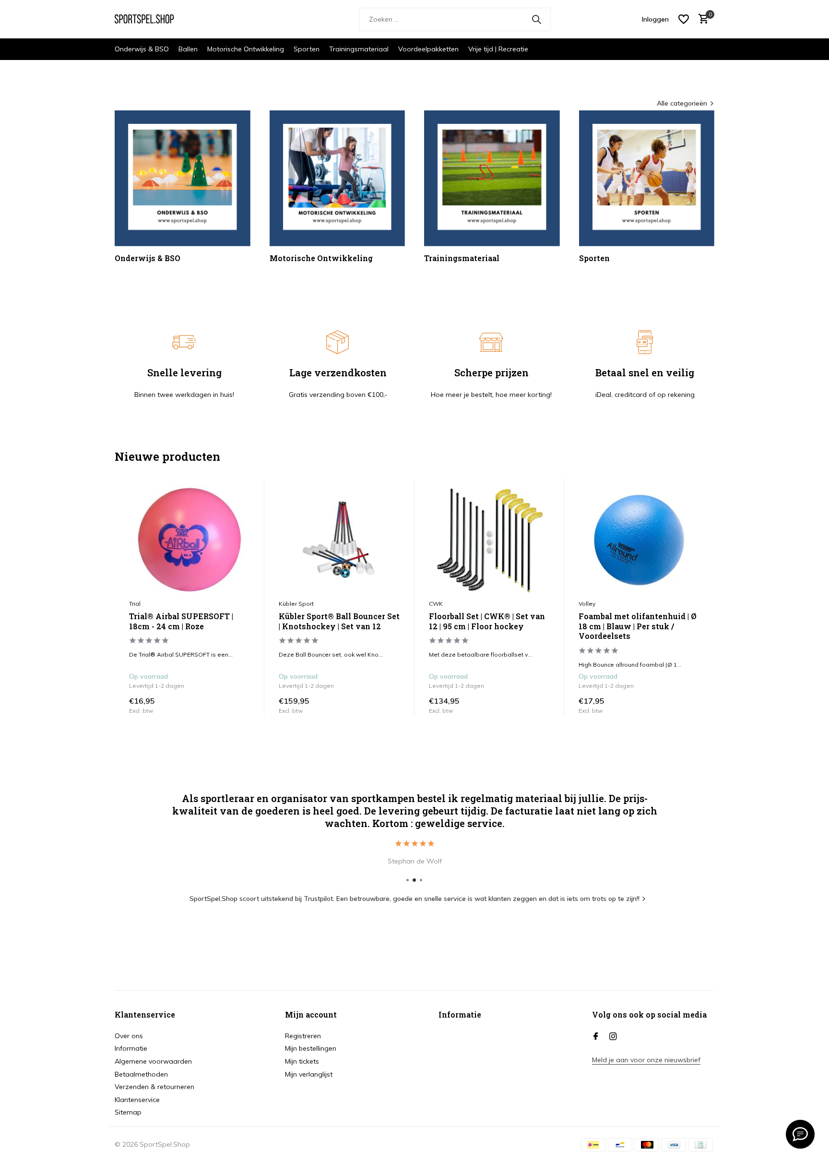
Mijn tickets (302, 1061)
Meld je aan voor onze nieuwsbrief (646, 1059)
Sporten (307, 49)
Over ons (129, 1035)
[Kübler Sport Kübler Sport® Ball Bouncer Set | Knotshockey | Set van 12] (339, 540)
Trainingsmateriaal (359, 49)
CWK (436, 603)
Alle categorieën (682, 103)
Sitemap (128, 1112)
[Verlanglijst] (683, 19)
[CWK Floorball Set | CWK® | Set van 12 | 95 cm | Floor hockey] (489, 540)
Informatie (131, 1048)
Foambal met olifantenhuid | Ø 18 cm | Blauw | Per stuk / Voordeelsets (638, 626)
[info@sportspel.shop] (800, 1134)
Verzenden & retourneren (154, 1086)
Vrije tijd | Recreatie (498, 49)
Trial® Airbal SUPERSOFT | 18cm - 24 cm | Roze (181, 621)
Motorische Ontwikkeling (245, 49)
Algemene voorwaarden (153, 1061)
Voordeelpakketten (428, 49)
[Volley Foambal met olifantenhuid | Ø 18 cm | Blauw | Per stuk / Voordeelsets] (639, 540)
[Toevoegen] (240, 705)
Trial (135, 603)
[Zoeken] (536, 19)
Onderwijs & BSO (142, 49)
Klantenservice (137, 1099)
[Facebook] (596, 1037)
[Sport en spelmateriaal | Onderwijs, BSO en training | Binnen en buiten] (151, 19)
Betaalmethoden (141, 1074)
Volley (587, 603)
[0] (701, 19)
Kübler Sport (296, 603)
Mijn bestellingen (310, 1048)
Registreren (303, 1035)
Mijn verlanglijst (308, 1074)
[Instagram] (613, 1037)
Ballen (188, 49)
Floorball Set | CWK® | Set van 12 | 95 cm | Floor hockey (487, 621)
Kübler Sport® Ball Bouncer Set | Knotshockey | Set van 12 (339, 621)
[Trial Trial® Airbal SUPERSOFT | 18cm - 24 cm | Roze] (189, 540)
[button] (407, 880)
